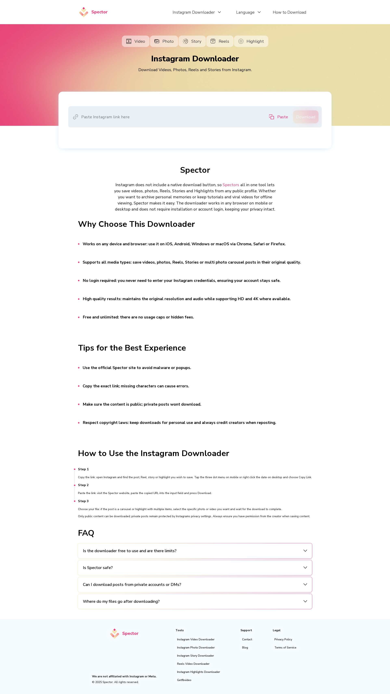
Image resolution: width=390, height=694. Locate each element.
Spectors (231, 185)
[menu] (210, 12)
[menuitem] (196, 12)
